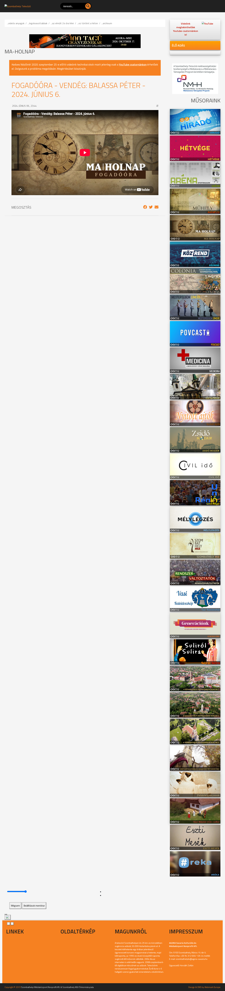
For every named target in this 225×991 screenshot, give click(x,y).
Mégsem (15, 905)
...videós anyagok (15, 23)
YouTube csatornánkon (133, 64)
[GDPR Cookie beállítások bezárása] (6, 914)
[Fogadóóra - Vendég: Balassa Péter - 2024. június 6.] (145, 207)
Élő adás (178, 45)
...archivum (106, 23)
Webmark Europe (212, 987)
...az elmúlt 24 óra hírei (62, 23)
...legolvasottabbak (37, 23)
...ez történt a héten (87, 23)
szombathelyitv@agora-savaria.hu (191, 959)
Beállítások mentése (34, 905)
